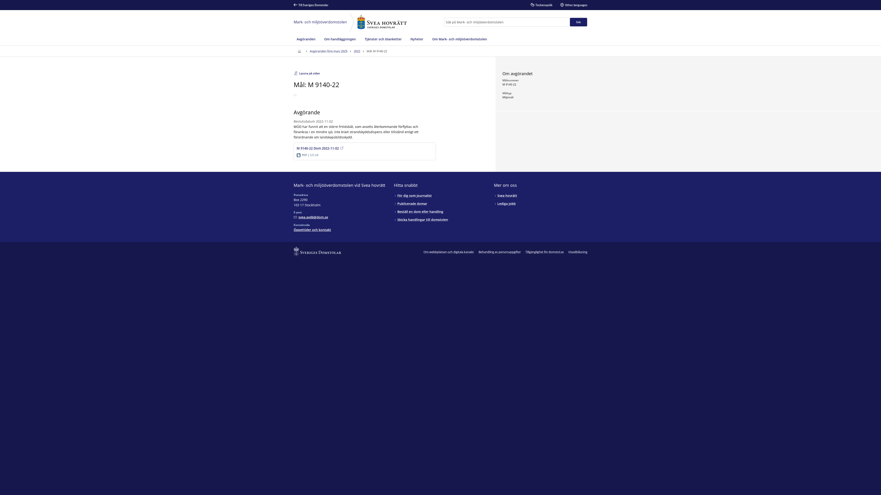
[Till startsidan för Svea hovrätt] (299, 51)
